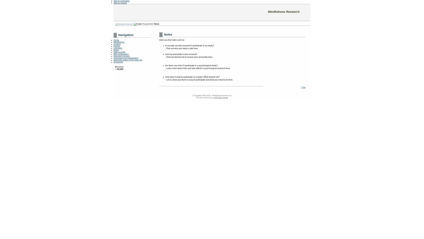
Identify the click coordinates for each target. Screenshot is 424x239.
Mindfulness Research (212, 12)
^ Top (303, 87)
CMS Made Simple (221, 98)
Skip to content (120, 3)
